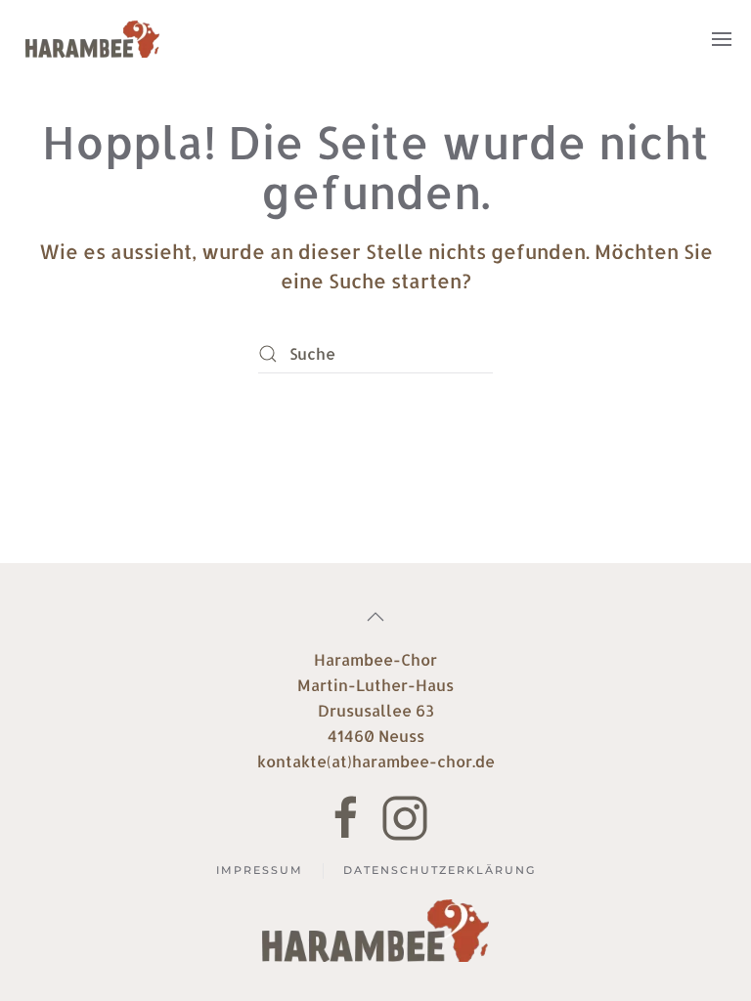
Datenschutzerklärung (439, 870)
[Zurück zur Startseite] (93, 39)
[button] (721, 39)
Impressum (259, 870)
